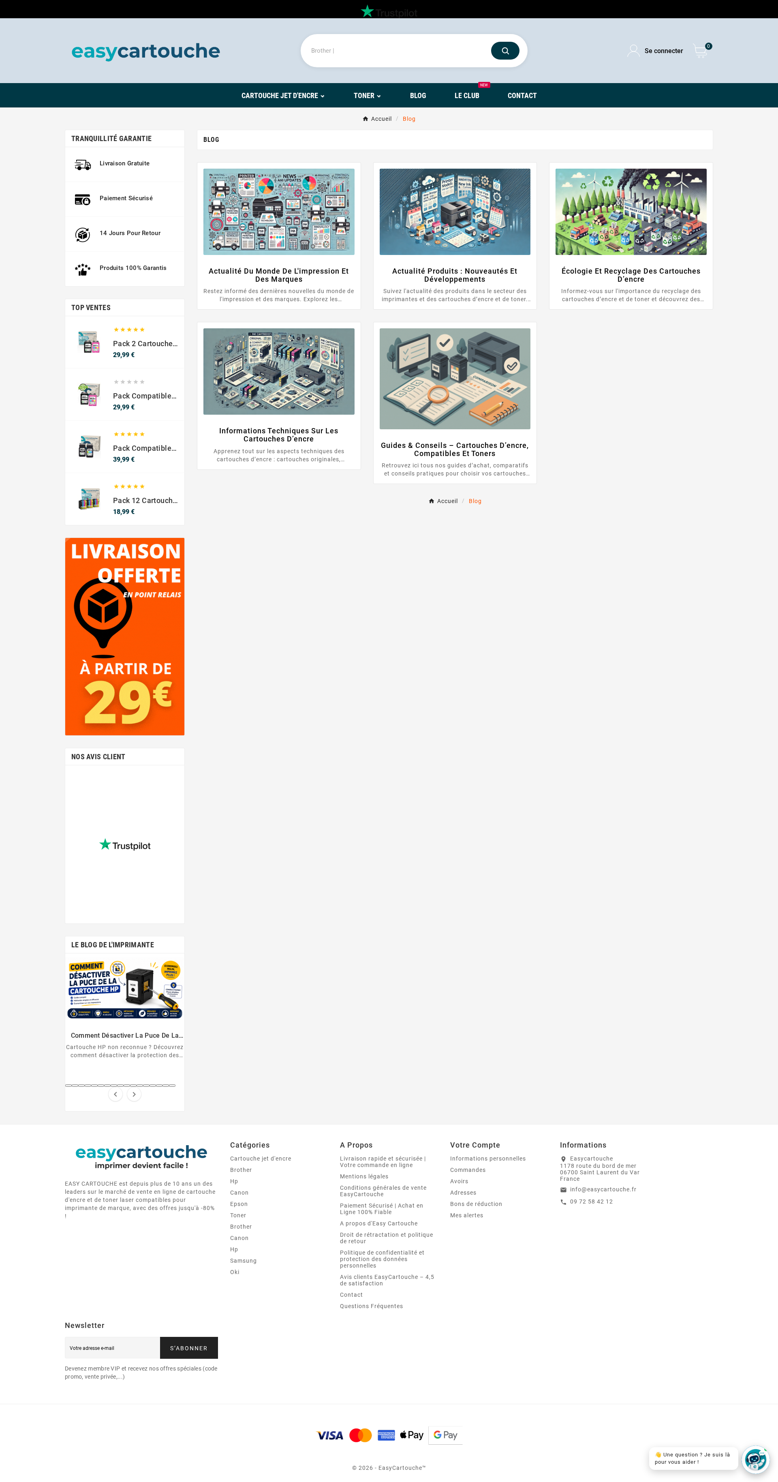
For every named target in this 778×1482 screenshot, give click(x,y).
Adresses (463, 1192)
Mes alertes (466, 1215)
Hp (234, 1181)
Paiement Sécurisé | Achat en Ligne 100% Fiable (381, 1208)
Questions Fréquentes (371, 1306)
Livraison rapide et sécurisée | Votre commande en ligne (383, 1161)
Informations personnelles (488, 1158)
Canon (239, 1192)
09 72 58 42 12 (591, 1201)
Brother (241, 1170)
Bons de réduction (476, 1204)
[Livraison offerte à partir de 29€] (125, 637)
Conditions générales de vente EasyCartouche (383, 1190)
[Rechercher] (505, 51)
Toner (238, 1215)
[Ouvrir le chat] (756, 1460)
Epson (239, 1204)
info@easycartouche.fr (603, 1189)
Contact (351, 1294)
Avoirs (459, 1181)
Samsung (243, 1260)
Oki (234, 1272)
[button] (68, 1085)
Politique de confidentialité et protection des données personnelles (382, 1259)
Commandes (468, 1170)
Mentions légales (364, 1176)
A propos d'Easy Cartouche (379, 1223)
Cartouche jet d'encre (260, 1158)
